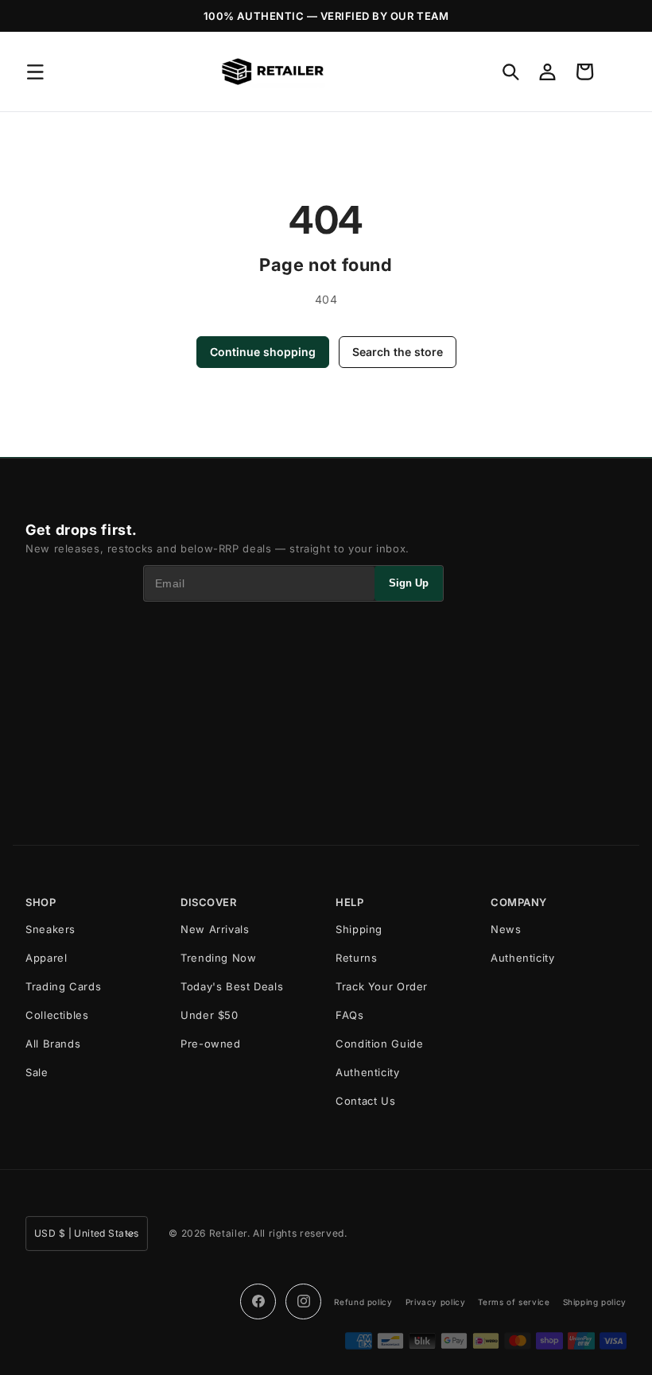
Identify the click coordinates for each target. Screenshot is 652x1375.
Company (519, 902)
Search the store (397, 351)
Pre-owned (210, 1043)
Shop (40, 902)
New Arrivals (215, 929)
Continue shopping (263, 351)
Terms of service (513, 1302)
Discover (208, 902)
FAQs (350, 1015)
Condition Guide (379, 1043)
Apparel (46, 957)
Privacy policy (436, 1302)
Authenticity (368, 1072)
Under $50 (209, 1015)
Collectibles (57, 1015)
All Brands (52, 1043)
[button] (35, 71)
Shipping (359, 929)
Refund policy (363, 1302)
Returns (356, 957)
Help (349, 902)
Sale (37, 1072)
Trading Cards (63, 986)
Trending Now (218, 957)
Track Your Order (382, 986)
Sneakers (50, 929)
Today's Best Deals (231, 986)
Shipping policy (595, 1302)
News (506, 929)
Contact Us (365, 1100)
